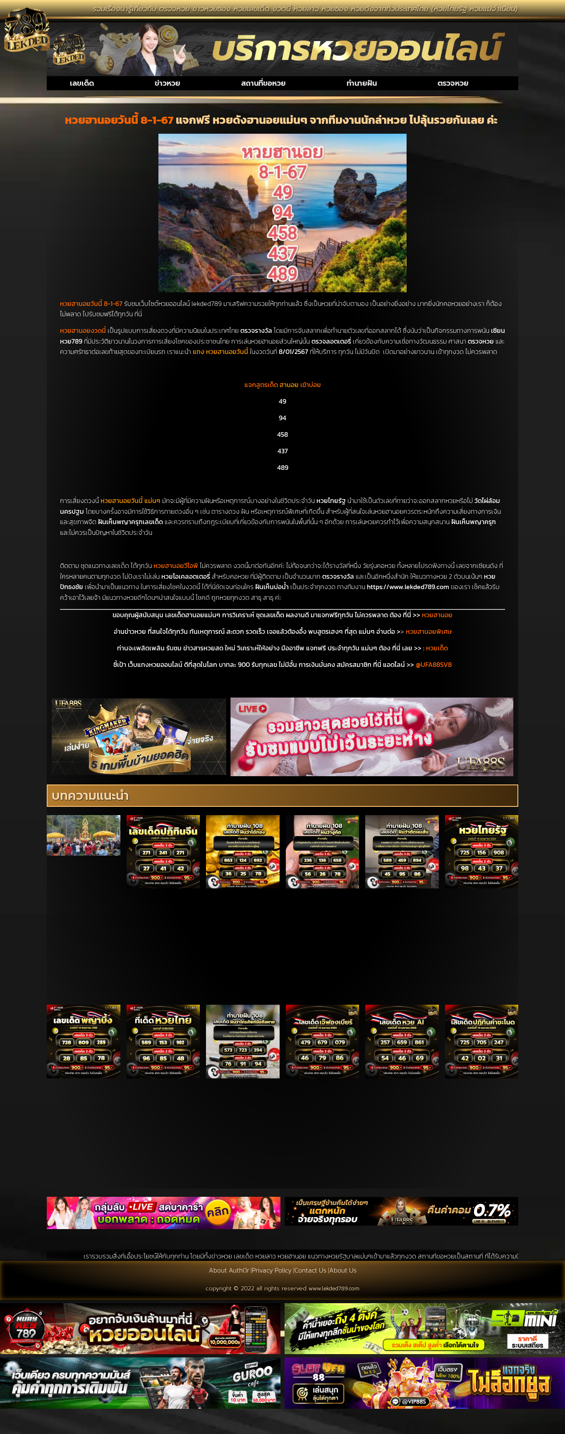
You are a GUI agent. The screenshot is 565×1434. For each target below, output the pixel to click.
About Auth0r (229, 1270)
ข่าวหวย (167, 83)
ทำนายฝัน (362, 83)
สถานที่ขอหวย (263, 83)
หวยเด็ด (437, 648)
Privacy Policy (272, 1270)
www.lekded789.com (334, 1288)
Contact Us (310, 1270)
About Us (343, 1270)
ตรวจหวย (453, 83)
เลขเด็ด (82, 83)
